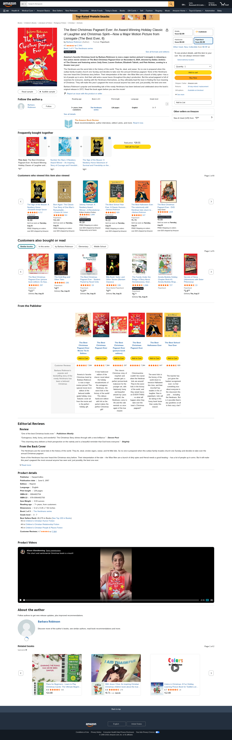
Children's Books (30, 23)
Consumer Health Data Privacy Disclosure (118, 732)
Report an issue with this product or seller (84, 93)
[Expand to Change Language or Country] (123, 724)
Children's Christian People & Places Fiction (44, 528)
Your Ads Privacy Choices (145, 732)
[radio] (183, 32)
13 (196, 285)
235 (67, 283)
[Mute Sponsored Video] (78, 678)
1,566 (145, 285)
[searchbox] (97, 4)
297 (41, 285)
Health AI (15, 11)
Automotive (210, 11)
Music (167, 11)
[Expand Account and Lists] (204, 5)
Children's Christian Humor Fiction (40, 521)
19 (93, 285)
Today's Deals (111, 11)
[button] (6, 10)
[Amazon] (9, 4)
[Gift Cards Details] (137, 10)
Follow (48, 106)
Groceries (84, 11)
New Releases (71, 11)
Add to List (180, 102)
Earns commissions (53, 550)
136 (119, 285)
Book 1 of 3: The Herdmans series (78, 48)
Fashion (149, 11)
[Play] (20, 600)
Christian (71, 23)
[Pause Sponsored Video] (78, 673)
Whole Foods (97, 11)
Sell (141, 11)
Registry (158, 11)
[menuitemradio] (207, 600)
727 (171, 285)
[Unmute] (211, 600)
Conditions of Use (82, 732)
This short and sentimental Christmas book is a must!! (50, 553)
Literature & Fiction (45, 23)
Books (122, 11)
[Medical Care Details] (34, 10)
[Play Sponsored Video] (116, 668)
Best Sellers (58, 11)
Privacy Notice (96, 732)
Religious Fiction (60, 23)
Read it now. (138, 123)
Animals (80, 23)
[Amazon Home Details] (186, 10)
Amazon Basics (43, 11)
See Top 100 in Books (61, 518)
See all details (70, 114)
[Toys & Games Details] (202, 10)
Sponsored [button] (21, 650)
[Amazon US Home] (91, 725)
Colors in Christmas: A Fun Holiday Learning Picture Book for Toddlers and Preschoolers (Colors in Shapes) (180, 685)
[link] (65, 146)
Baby (219, 11)
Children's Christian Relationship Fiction (42, 524)
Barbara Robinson (74, 42)
